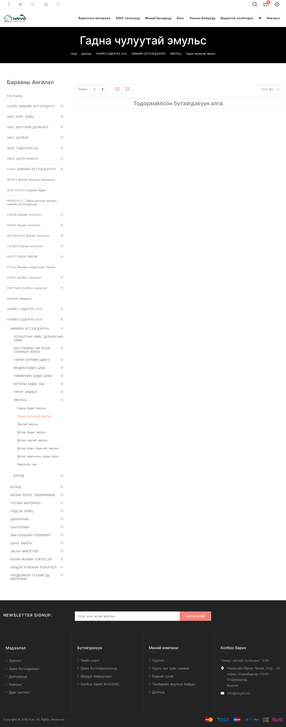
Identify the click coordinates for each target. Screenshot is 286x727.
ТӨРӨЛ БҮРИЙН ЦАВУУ (32, 360)
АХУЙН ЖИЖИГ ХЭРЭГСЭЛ (31, 559)
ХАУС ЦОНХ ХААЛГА (22, 158)
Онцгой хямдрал (19, 298)
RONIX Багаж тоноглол (23, 225)
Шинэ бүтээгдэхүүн (24, 669)
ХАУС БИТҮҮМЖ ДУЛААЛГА (27, 127)
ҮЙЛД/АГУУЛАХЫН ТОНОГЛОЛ (33, 567)
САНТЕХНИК (19, 527)
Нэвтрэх (15, 685)
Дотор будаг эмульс (31, 432)
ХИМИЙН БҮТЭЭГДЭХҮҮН (148, 53)
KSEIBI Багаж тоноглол (24, 214)
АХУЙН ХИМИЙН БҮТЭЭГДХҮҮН (31, 106)
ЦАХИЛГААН (19, 519)
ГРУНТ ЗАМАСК (25, 392)
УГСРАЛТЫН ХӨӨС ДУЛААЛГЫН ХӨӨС (38, 338)
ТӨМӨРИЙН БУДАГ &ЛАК (33, 376)
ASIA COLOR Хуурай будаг (26, 190)
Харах (82, 89)
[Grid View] (117, 89)
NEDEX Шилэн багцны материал (31, 179)
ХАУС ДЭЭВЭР (18, 137)
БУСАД (19, 475)
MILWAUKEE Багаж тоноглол (28, 235)
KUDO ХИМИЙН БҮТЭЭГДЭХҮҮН (31, 169)
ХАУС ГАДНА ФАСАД (22, 148)
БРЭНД (15, 487)
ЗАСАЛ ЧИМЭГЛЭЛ (24, 551)
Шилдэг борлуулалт (96, 676)
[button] (260, 18)
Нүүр (74, 53)
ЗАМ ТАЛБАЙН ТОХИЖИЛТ (30, 535)
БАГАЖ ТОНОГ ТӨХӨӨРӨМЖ (32, 495)
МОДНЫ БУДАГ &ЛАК (29, 368)
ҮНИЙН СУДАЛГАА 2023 (25, 309)
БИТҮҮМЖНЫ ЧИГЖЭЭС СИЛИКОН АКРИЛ (32, 350)
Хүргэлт (15, 661)
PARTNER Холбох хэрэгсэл (27, 288)
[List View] (127, 89)
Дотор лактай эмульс (32, 440)
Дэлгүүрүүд (18, 677)
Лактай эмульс (27, 424)
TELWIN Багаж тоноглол (25, 246)
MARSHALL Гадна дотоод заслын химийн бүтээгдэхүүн (32, 202)
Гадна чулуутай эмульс (200, 53)
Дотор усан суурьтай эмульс (38, 448)
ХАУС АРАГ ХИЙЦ (20, 116)
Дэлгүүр (86, 53)
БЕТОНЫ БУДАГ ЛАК (29, 384)
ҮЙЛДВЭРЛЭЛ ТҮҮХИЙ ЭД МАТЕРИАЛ (29, 577)
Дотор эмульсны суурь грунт (38, 456)
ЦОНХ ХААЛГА (21, 543)
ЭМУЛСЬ (175, 53)
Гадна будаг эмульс (31, 408)
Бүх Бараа (14, 95)
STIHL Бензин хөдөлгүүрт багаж (31, 267)
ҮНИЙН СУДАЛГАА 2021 (111, 53)
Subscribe (195, 616)
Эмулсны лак (26, 464)
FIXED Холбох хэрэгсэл (24, 277)
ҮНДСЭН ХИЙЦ (21, 511)
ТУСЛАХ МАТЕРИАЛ (25, 503)
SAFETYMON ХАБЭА (22, 256)
